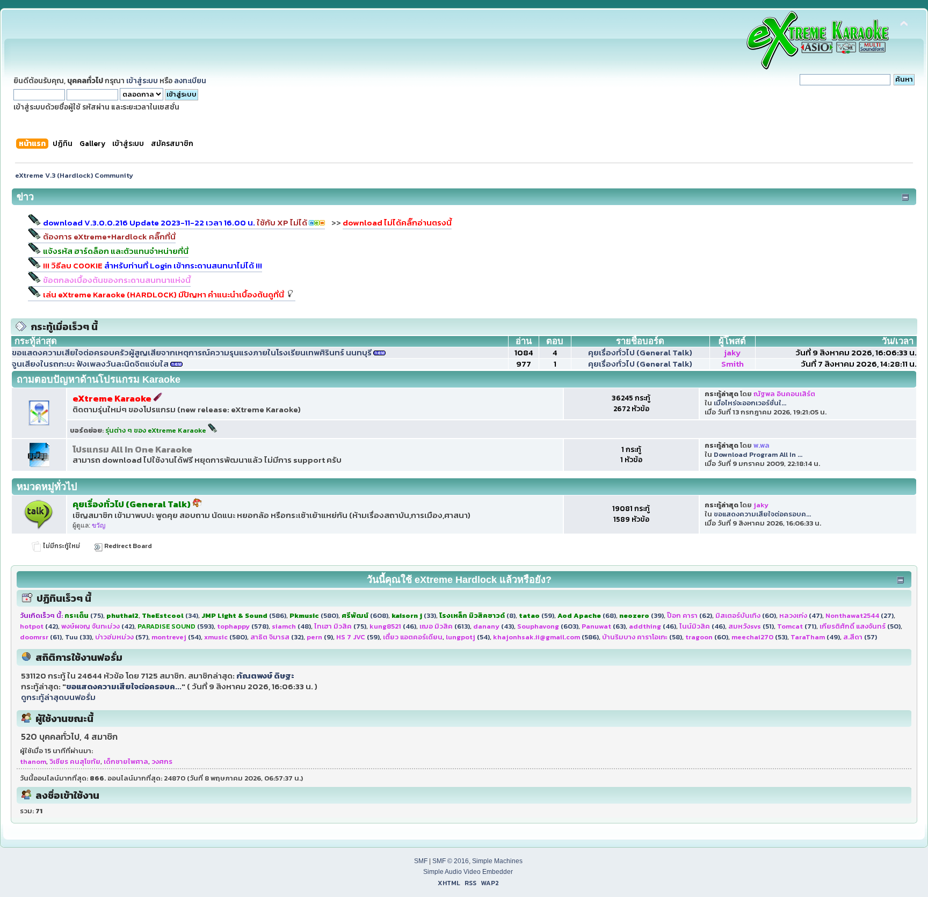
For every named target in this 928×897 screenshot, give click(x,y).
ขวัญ (98, 525)
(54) (176, 637)
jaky (732, 352)
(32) (276, 637)
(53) (759, 637)
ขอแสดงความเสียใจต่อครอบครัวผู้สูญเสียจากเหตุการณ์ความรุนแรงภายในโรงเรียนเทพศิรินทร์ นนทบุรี (192, 352)
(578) (243, 626)
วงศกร (161, 761)
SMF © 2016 (450, 861)
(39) (641, 615)
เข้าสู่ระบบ (142, 80)
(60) (745, 615)
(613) (444, 626)
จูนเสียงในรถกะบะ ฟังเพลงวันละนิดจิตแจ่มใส (90, 364)
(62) (689, 615)
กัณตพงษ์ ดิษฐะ (265, 675)
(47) (800, 615)
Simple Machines (497, 861)
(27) (859, 615)
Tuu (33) (78, 637)
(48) (291, 626)
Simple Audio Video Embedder (468, 872)
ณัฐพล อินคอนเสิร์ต (784, 394)
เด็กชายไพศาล (126, 761)
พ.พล (761, 445)
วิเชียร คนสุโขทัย (74, 761)
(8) (477, 615)
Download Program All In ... (758, 454)
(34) (170, 615)
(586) (243, 615)
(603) (547, 626)
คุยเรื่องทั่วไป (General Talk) (640, 352)
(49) (815, 637)
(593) (175, 626)
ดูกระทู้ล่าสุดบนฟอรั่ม (58, 697)
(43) (493, 626)
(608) (365, 615)
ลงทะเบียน (190, 80)
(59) (536, 615)
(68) (586, 615)
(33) (414, 615)
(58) (642, 637)
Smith (732, 364)
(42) (39, 626)
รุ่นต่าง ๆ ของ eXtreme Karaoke (156, 430)
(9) (320, 637)
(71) (796, 626)
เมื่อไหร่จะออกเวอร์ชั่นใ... (750, 403)
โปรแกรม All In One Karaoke (132, 449)
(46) (392, 626)
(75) (83, 615)
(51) (751, 626)
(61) (41, 637)
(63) (604, 626)
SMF (420, 861)
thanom (33, 761)
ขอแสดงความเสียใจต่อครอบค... (762, 514)
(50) (860, 626)
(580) (313, 615)
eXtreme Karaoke (113, 398)
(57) (121, 637)
